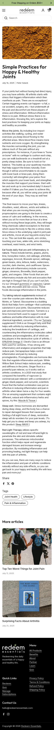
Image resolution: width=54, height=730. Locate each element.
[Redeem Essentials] (27, 10)
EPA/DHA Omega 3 (12, 341)
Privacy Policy (36, 678)
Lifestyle (28, 496)
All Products (35, 650)
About (32, 658)
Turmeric (46, 320)
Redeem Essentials (31, 726)
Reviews (6, 683)
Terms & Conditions (39, 682)
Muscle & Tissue (27, 400)
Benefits (33, 654)
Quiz (31, 669)
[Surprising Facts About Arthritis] (27, 598)
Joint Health (10, 496)
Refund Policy (36, 686)
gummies (25, 284)
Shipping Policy (37, 689)
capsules (38, 284)
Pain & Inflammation (15, 503)
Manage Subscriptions (9, 693)
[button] (49, 10)
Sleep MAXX (22, 424)
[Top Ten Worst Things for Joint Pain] (27, 546)
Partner (33, 662)
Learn (32, 666)
